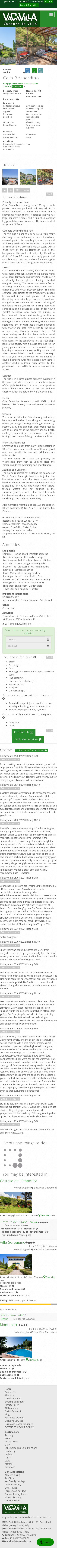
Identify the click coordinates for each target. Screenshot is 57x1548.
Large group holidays (15, 1490)
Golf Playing (11, 1487)
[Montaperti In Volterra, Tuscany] (16, 1346)
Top (49, 194)
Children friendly (13, 1484)
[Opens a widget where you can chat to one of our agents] (45, 1542)
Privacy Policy (12, 1404)
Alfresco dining (12, 1474)
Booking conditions (15, 1401)
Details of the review (10, 759)
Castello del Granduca (18, 1180)
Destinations (12, 1431)
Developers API (13, 1398)
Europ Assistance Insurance (19, 1423)
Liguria (8, 1457)
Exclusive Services (14, 1420)
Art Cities (9, 1478)
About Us (9, 1395)
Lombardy (10, 1451)
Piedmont (10, 1466)
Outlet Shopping (13, 1500)
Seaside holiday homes (16, 1494)
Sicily (7, 1444)
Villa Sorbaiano (12, 1242)
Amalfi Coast (11, 1441)
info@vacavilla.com (22, 1541)
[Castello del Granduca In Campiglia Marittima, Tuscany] (16, 1202)
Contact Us (22, 732)
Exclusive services (26, 739)
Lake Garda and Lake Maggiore (21, 1447)
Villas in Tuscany (13, 1497)
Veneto (8, 1438)
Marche (9, 1463)
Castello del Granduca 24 (19, 1222)
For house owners (14, 1417)
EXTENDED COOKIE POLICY (19, 1427)
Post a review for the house (30, 750)
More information (29, 5)
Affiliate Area (11, 1408)
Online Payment (13, 1411)
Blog (7, 1414)
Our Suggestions (14, 1471)
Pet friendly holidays (15, 1481)
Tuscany (9, 1435)
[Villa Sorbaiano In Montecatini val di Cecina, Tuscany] (16, 1264)
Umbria (8, 1454)
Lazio (7, 1460)
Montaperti (9, 1324)
